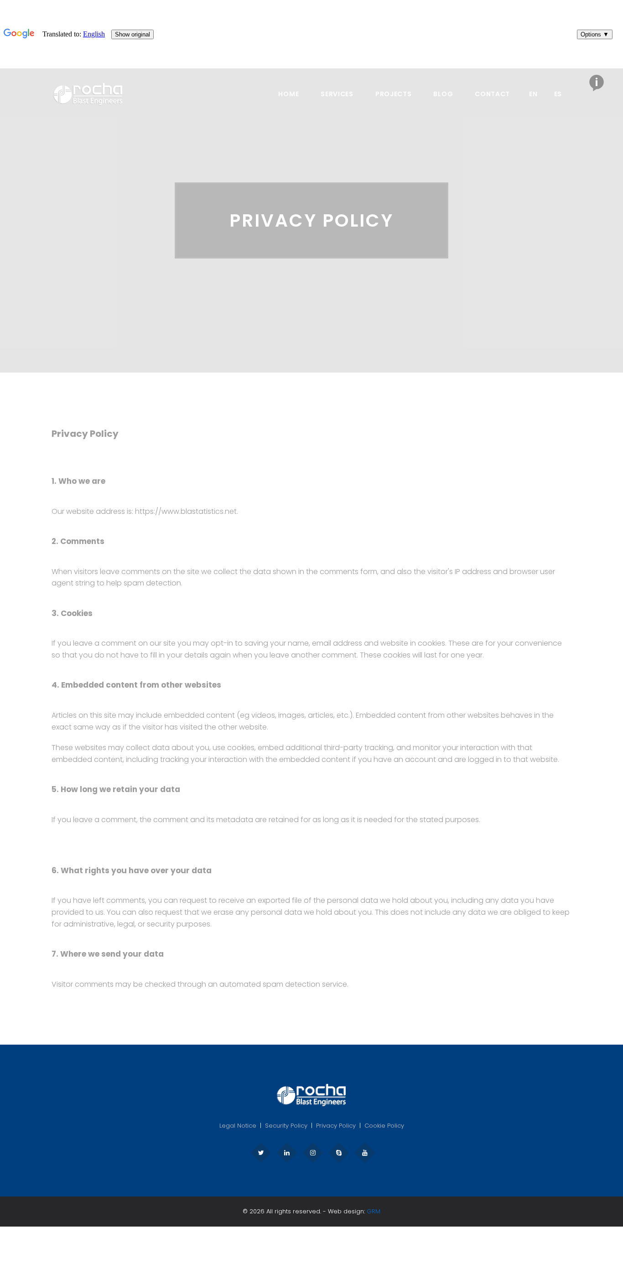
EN (533, 94)
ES (558, 94)
